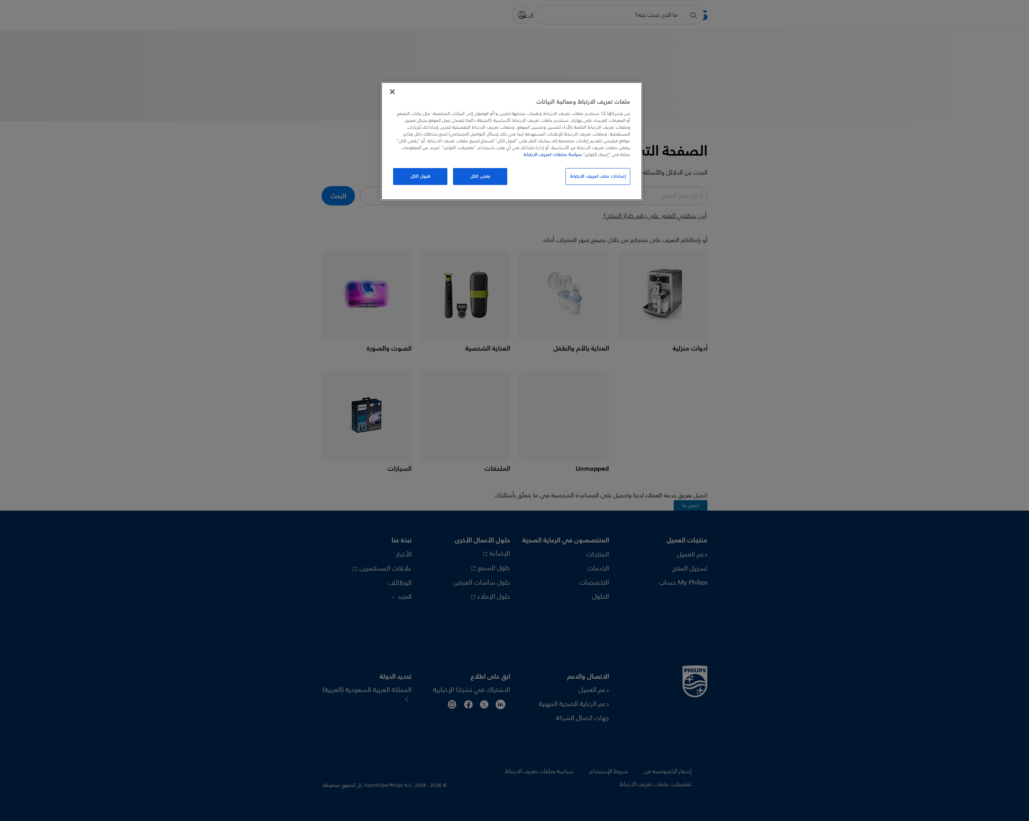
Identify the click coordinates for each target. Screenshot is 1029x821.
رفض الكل (480, 176)
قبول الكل (420, 176)
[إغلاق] (392, 92)
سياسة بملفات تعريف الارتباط (552, 154)
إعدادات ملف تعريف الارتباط (598, 176)
